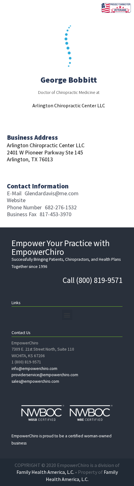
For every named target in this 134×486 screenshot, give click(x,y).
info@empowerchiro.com (34, 368)
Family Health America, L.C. (45, 472)
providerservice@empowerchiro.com (45, 374)
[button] (67, 315)
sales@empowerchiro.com (35, 381)
